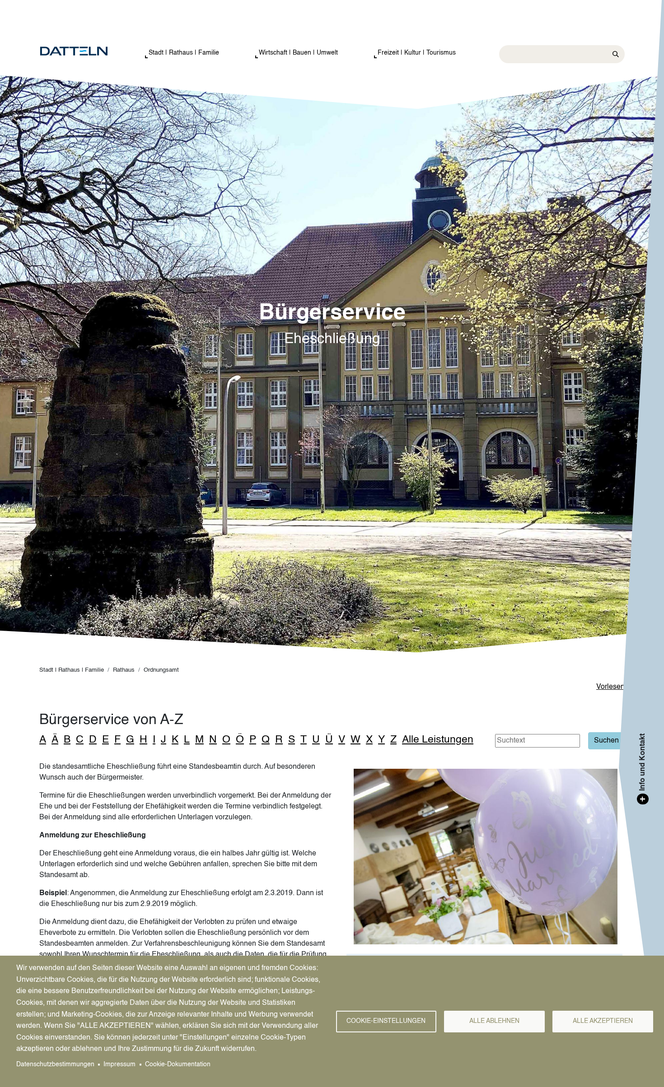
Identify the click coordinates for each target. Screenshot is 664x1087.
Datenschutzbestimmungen (55, 1065)
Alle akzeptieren (603, 1021)
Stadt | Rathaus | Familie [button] (184, 53)
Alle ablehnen (494, 1021)
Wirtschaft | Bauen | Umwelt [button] (298, 53)
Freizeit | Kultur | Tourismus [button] (417, 53)
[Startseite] (82, 51)
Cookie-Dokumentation (177, 1065)
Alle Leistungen (437, 739)
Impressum (119, 1065)
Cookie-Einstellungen (386, 1021)
